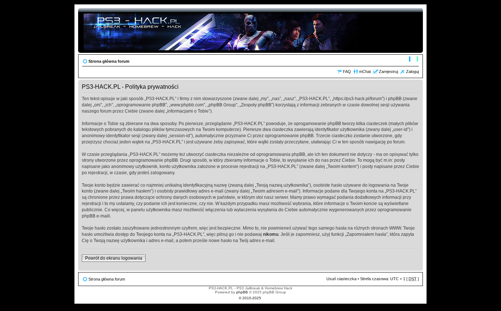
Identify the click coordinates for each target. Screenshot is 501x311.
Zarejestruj (388, 71)
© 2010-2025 (250, 298)
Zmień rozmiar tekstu (413, 59)
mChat (365, 71)
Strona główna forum (108, 61)
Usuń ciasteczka (341, 279)
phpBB (242, 292)
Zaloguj (412, 71)
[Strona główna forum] (221, 30)
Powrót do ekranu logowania (113, 258)
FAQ (347, 71)
